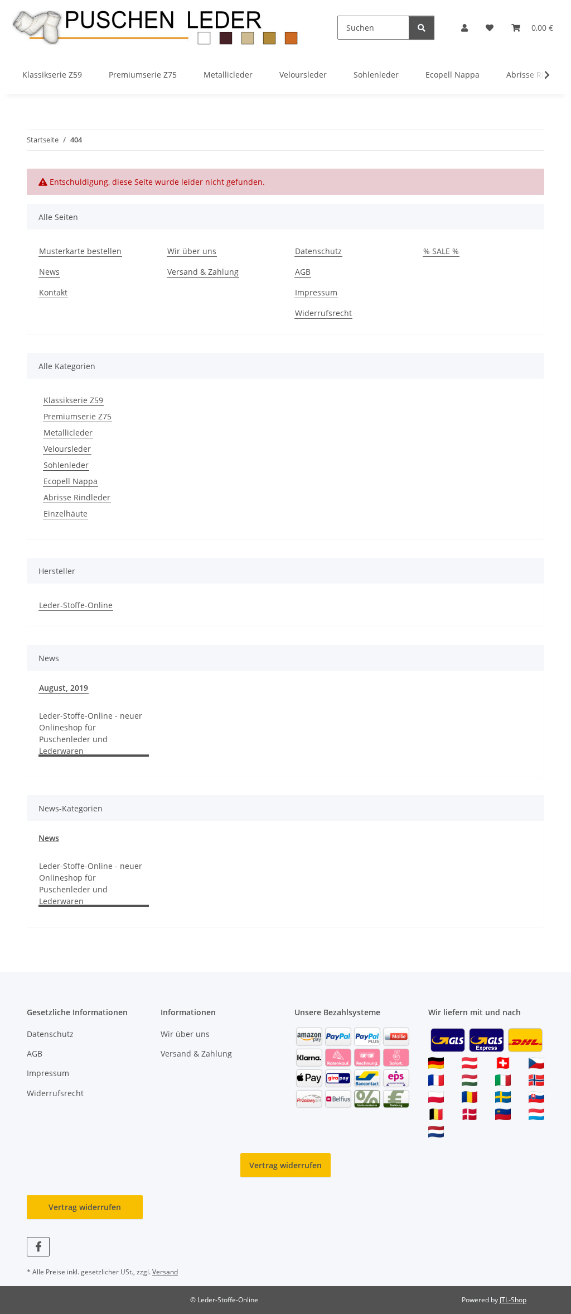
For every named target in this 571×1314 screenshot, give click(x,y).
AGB (303, 271)
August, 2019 (63, 687)
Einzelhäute (65, 513)
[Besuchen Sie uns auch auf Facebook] (38, 1246)
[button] (464, 27)
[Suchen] (421, 28)
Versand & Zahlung (203, 271)
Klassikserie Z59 (73, 400)
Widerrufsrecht (323, 313)
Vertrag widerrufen (285, 1165)
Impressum (316, 292)
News (49, 271)
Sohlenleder (66, 465)
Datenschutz (318, 251)
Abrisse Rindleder (76, 497)
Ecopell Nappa (70, 481)
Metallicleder (68, 432)
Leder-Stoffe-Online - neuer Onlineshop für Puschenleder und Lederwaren (90, 733)
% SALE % (441, 251)
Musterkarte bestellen (80, 251)
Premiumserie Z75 (77, 416)
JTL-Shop (513, 1300)
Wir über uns (191, 251)
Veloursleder (67, 448)
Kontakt (53, 292)
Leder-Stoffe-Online (76, 605)
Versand (165, 1272)
